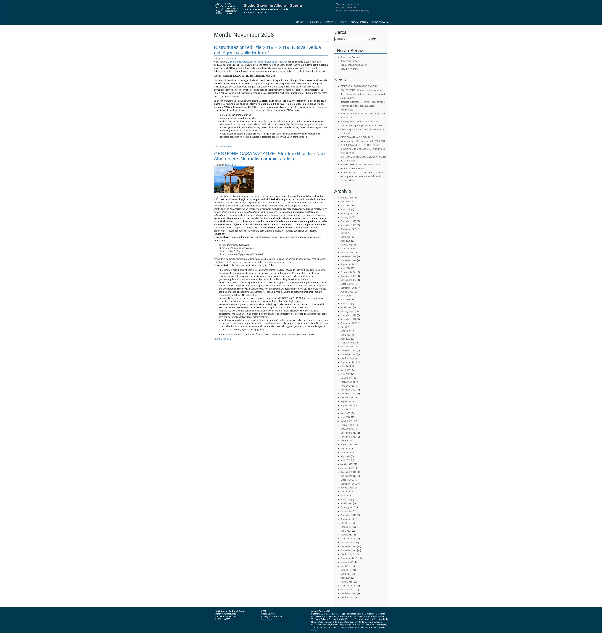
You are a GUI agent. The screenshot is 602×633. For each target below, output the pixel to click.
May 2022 (345, 335)
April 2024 (346, 268)
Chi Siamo (313, 22)
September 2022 (349, 323)
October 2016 (347, 554)
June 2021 (346, 366)
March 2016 (346, 581)
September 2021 (349, 362)
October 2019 (347, 440)
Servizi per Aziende (350, 57)
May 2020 (345, 413)
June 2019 (346, 452)
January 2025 (347, 252)
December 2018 (348, 472)
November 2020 (348, 393)
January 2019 (347, 468)
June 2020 (346, 409)
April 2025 (346, 241)
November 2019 (348, 436)
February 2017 (348, 538)
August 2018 (347, 487)
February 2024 (348, 272)
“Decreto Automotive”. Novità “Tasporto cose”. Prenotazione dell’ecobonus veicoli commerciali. (363, 106)
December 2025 (348, 221)
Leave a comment (222, 146)
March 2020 (346, 421)
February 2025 (348, 248)
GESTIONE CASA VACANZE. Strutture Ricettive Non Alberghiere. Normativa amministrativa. (269, 156)
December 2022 (348, 315)
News (343, 22)
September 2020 (349, 401)
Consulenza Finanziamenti (354, 65)
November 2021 (348, 354)
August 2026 (347, 197)
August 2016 (347, 562)
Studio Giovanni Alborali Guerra (273, 5)
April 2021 (346, 374)
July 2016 (345, 566)
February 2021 (348, 382)
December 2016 (348, 546)
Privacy (314, 630)
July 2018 (345, 491)
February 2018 (348, 507)
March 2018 (346, 503)
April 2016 (346, 578)
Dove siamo (379, 22)
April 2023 (346, 303)
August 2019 (347, 444)
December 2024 (348, 256)
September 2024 (349, 264)
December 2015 (348, 593)
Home (299, 22)
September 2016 (349, 558)
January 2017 (347, 542)
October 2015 (347, 597)
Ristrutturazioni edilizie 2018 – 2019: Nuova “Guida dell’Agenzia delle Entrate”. (267, 50)
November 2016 (348, 550)
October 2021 (347, 358)
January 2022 (347, 346)
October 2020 (347, 397)
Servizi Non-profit (349, 69)
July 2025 (345, 233)
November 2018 (348, 476)
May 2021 (345, 370)
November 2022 (348, 319)
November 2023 (348, 280)
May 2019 (345, 456)
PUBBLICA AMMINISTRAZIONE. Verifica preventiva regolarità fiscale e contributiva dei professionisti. (363, 149)
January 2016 (347, 589)
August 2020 (347, 405)
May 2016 (345, 574)
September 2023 (349, 288)
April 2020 (346, 417)
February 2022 (348, 342)
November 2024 (348, 260)
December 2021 (348, 350)
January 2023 (347, 311)
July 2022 (345, 327)
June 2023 (346, 295)
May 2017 (345, 531)
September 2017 (349, 519)
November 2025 (348, 225)
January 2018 (347, 511)
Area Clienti (358, 22)
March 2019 (346, 464)
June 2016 (346, 570)
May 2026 (345, 205)
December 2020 (348, 389)
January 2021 (347, 386)
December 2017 (348, 515)
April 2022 (346, 339)
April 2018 (346, 499)
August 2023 (347, 291)
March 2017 (346, 534)
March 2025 (346, 244)
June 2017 (346, 527)
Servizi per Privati (349, 61)
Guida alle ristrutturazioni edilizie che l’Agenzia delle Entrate (258, 62)
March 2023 (346, 307)
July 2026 (345, 201)
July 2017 (345, 523)
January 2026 (347, 217)
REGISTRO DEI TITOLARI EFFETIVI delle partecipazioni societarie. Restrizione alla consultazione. (362, 176)
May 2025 (345, 237)
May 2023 (345, 299)
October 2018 (347, 480)
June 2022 (346, 331)
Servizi (329, 22)
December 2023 (348, 276)
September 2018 (349, 484)
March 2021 (346, 378)
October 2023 (347, 284)
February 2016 (348, 585)
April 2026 (346, 209)
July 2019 (345, 448)
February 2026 (348, 213)
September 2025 (349, 229)
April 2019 (346, 460)
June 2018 (346, 495)
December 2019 (348, 433)
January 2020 (347, 429)
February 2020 (348, 425)
